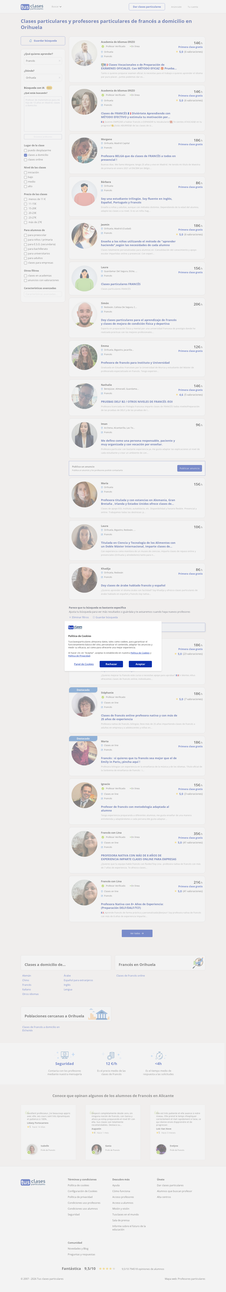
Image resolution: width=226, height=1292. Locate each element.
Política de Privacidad (79, 655)
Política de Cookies (140, 652)
